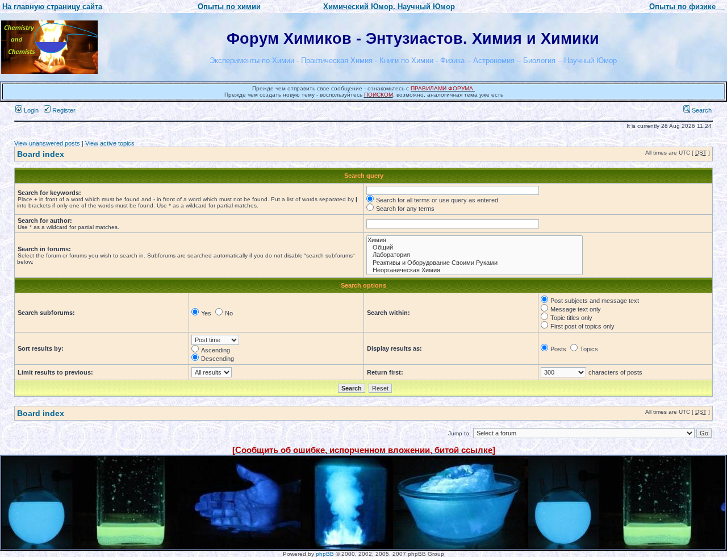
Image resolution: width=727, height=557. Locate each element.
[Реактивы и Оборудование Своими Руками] (474, 263)
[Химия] (474, 240)
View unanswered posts (47, 143)
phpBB (325, 554)
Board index (40, 154)
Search (701, 110)
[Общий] (474, 247)
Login (30, 110)
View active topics (110, 143)
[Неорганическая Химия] (474, 270)
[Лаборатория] (474, 255)
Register (63, 110)
